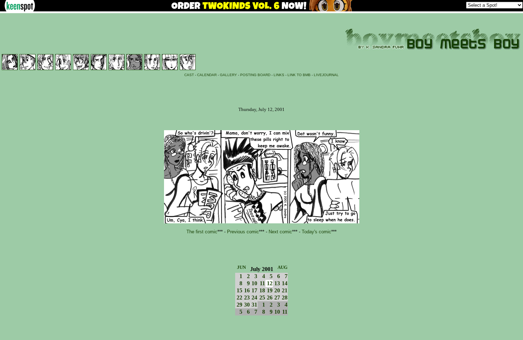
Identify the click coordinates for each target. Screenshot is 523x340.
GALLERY (228, 75)
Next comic (280, 231)
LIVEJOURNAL (326, 75)
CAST (189, 75)
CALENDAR (207, 75)
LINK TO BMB (299, 75)
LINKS (279, 75)
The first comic (201, 231)
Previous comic (243, 231)
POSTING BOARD (255, 75)
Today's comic (316, 231)
